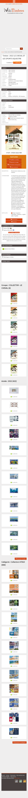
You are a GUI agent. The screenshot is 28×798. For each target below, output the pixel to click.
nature (22, 118)
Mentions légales (6, 776)
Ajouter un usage (14, 162)
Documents (14, 219)
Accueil (2, 51)
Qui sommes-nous (21, 775)
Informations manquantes (14, 164)
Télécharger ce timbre (8, 257)
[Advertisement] (14, 29)
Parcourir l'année (21, 558)
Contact (7, 775)
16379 (9, 4)
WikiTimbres (17, 778)
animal (18, 118)
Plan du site (13, 776)
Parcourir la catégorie (20, 742)
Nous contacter (14, 167)
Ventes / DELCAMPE (8, 230)
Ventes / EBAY (6, 228)
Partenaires (13, 775)
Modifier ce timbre (14, 159)
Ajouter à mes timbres (10, 248)
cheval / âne (13, 118)
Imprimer (14, 221)
